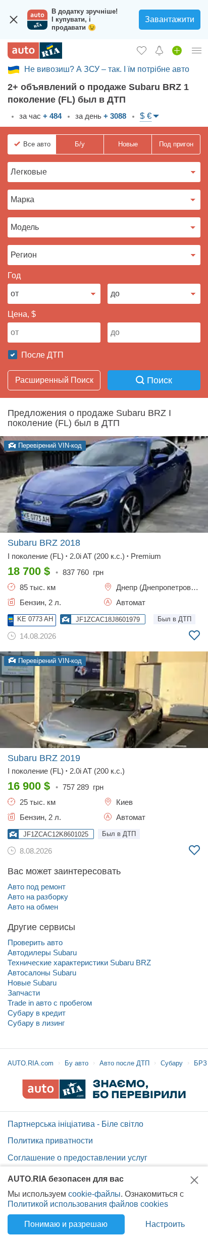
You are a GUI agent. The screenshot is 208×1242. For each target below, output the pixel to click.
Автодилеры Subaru (42, 952)
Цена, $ (22, 314)
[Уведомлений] (159, 50)
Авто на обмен (33, 906)
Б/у (80, 144)
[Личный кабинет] (197, 50)
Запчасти (24, 992)
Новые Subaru (32, 982)
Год (14, 275)
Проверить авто (35, 942)
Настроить (165, 1224)
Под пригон (176, 144)
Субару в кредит (37, 1013)
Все (36, 144)
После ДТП (41, 355)
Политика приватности (50, 1140)
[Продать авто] (177, 50)
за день (99, 116)
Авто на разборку (38, 896)
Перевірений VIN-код (49, 445)
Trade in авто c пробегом (50, 1003)
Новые (128, 144)
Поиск (158, 380)
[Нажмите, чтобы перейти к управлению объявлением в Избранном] (194, 635)
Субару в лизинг (36, 1023)
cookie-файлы (94, 1194)
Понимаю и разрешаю (66, 1224)
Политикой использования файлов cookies (88, 1204)
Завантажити (169, 19)
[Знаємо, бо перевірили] (104, 1096)
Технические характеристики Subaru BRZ (79, 962)
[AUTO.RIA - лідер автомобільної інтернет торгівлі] (35, 50)
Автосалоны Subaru (42, 972)
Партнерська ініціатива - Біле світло (75, 1124)
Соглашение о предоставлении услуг (77, 1157)
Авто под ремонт (37, 886)
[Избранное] (141, 50)
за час (39, 116)
